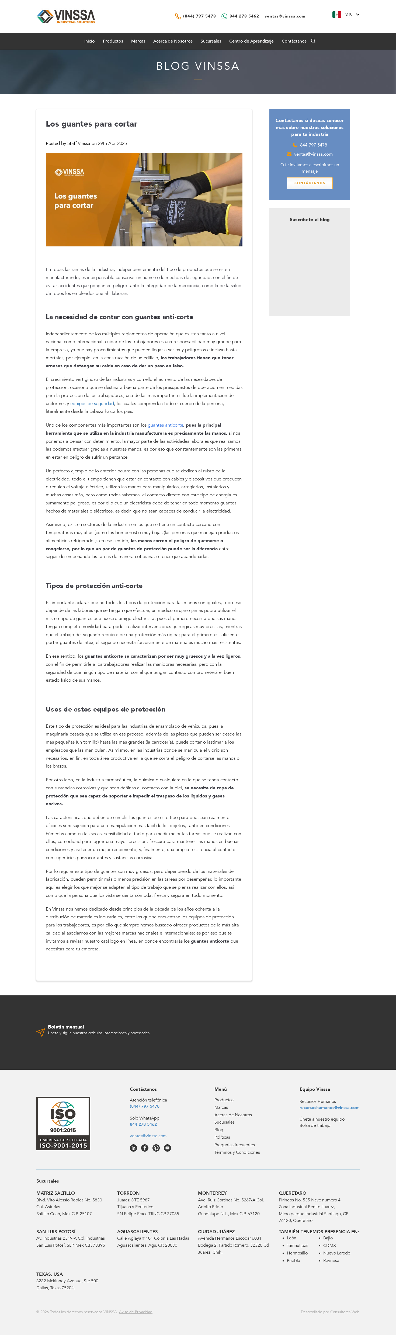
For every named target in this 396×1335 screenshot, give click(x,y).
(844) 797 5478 (144, 1106)
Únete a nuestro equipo (322, 1119)
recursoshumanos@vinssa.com (330, 1108)
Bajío (328, 1238)
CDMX (329, 1246)
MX (348, 14)
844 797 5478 (313, 145)
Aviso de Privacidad (135, 1312)
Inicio (89, 41)
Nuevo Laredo (336, 1253)
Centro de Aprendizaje (251, 41)
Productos (224, 1100)
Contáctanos (294, 41)
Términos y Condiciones (237, 1152)
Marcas (138, 41)
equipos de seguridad (92, 403)
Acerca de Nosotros (173, 41)
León (291, 1238)
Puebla (293, 1261)
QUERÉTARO (292, 1193)
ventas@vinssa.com (313, 154)
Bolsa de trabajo (315, 1125)
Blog (218, 1130)
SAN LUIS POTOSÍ (55, 1232)
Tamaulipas (297, 1246)
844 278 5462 (143, 1124)
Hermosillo (297, 1253)
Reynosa (331, 1261)
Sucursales (211, 41)
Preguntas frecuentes (234, 1145)
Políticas (222, 1137)
